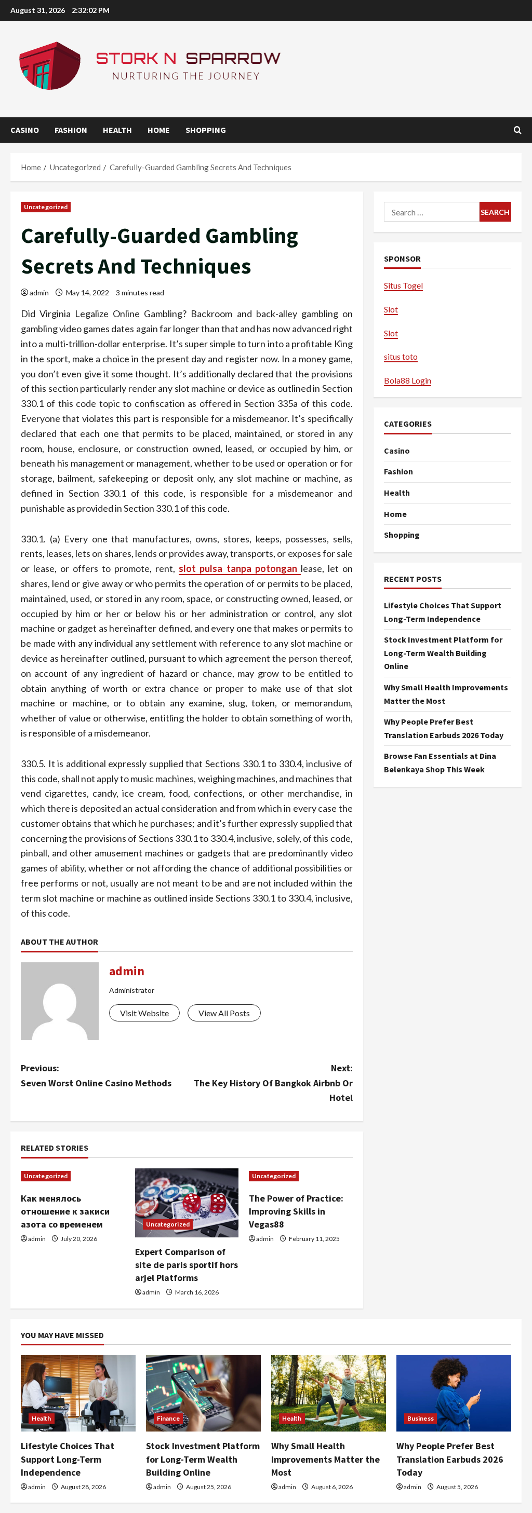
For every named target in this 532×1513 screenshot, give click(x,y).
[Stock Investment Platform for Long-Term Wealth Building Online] (203, 1393)
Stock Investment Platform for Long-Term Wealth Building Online (443, 652)
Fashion (71, 130)
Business (420, 1418)
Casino (24, 130)
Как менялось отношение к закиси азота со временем (65, 1211)
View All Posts (224, 1013)
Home (159, 130)
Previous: (96, 1075)
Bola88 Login (407, 380)
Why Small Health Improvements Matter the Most (325, 1459)
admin (39, 292)
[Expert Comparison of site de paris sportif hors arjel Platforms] (187, 1202)
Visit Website (144, 1013)
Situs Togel (403, 285)
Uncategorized (46, 207)
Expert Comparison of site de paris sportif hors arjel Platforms (186, 1265)
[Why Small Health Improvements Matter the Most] (328, 1393)
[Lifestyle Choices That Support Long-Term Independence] (78, 1393)
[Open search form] (518, 130)
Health (117, 130)
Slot (391, 309)
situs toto (401, 356)
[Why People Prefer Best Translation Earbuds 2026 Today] (453, 1393)
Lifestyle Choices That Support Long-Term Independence (67, 1459)
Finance (168, 1418)
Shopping (205, 130)
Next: (273, 1083)
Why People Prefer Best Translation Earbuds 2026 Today (449, 1459)
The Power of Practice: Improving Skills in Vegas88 (296, 1211)
